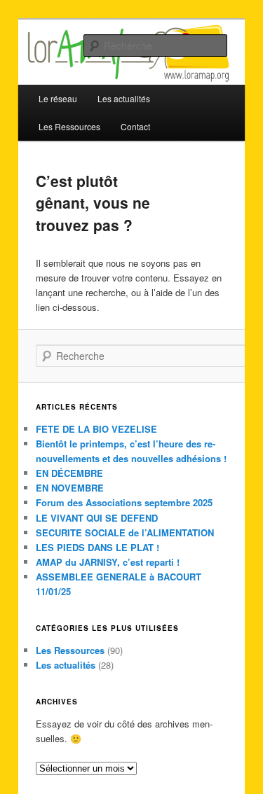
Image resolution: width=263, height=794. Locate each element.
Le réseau (58, 98)
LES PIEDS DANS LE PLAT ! (97, 547)
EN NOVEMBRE (70, 487)
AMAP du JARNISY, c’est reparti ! (108, 562)
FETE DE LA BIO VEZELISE (96, 429)
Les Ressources (69, 126)
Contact (135, 126)
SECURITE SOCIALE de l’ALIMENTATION (125, 532)
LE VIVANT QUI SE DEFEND (97, 517)
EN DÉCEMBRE (69, 473)
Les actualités (65, 664)
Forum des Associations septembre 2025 (124, 502)
